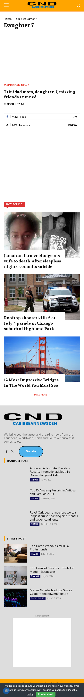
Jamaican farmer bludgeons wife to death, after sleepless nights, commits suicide (32, 261)
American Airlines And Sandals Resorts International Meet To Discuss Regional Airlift (50, 471)
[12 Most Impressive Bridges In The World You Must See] (42, 359)
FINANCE (35, 576)
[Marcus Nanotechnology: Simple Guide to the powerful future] (15, 598)
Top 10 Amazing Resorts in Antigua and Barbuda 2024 (53, 492)
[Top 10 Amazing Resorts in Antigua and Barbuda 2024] (15, 498)
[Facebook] (6, 451)
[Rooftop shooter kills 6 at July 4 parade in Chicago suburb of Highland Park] (42, 297)
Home (8, 19)
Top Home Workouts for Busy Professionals (49, 547)
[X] (12, 451)
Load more (40, 394)
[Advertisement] (42, 160)
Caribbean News (16, 85)
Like (75, 116)
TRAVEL (34, 479)
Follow (72, 124)
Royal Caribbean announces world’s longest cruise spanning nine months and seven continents (54, 516)
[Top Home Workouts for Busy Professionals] (15, 553)
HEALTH (34, 554)
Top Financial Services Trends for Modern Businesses (52, 570)
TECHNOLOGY (37, 598)
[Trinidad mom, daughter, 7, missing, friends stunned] (42, 57)
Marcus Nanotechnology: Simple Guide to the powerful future (51, 592)
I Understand (45, 694)
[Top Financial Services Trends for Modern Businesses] (15, 575)
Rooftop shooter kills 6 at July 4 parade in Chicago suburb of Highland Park (29, 323)
